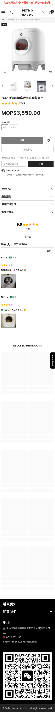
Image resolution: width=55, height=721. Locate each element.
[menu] (3, 12)
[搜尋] (11, 12)
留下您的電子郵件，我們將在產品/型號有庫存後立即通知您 (25, 158)
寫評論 (27, 236)
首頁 (2, 20)
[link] (14, 388)
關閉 (52, 4)
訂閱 (41, 163)
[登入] (43, 12)
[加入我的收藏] (48, 140)
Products (11, 20)
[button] (2, 86)
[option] (27, 4)
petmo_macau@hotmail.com (20, 641)
